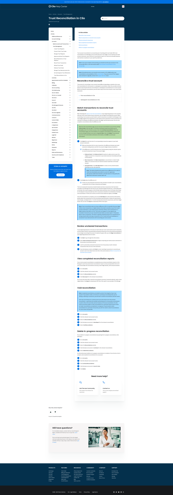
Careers (100, 476)
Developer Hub (115, 471)
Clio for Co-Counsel (56, 95)
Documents (54, 122)
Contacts (54, 117)
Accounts (60, 14)
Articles (92, 6)
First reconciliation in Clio (88, 95)
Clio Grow (54, 97)
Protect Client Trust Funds (60, 51)
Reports (54, 150)
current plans (100, 74)
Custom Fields (55, 120)
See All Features (64, 480)
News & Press (102, 478)
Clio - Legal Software (72, 492)
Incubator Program (90, 474)
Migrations (54, 140)
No (55, 412)
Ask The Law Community (87, 388)
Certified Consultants (90, 479)
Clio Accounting (55, 87)
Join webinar (61, 175)
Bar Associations (89, 472)
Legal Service (95, 492)
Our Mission (101, 472)
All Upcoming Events (78, 471)
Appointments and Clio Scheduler (60, 80)
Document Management (66, 476)
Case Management (65, 474)
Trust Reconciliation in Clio (60, 75)
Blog (75, 479)
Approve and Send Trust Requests (61, 56)
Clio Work (54, 110)
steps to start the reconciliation (93, 113)
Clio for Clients (55, 92)
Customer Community (90, 471)
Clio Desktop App (56, 90)
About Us (101, 471)
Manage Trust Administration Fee (62, 70)
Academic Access (90, 478)
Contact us (106, 388)
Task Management (65, 477)
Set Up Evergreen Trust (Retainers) (62, 72)
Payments (54, 147)
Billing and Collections (65, 472)
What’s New (63, 479)
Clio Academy (114, 474)
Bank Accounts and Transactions (61, 44)
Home (50, 14)
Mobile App (54, 142)
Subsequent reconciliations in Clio (90, 100)
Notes (53, 145)
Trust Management (67, 14)
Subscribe (114, 478)
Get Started (55, 127)
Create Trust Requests (59, 48)
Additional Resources (57, 36)
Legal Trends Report (78, 476)
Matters (54, 137)
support (100, 75)
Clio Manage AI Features (57, 105)
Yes (51, 412)
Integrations (55, 130)
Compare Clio (76, 477)
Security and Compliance (58, 155)
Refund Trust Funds (58, 65)
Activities (54, 77)
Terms (80, 492)
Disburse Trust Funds (59, 68)
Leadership (101, 474)
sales (105, 75)
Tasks (53, 157)
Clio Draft (54, 102)
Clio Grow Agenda (56, 112)
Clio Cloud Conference (78, 474)
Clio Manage (51, 471)
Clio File (54, 107)
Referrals (88, 476)
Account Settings (56, 39)
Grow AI (54, 100)
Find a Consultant (115, 472)
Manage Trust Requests (59, 53)
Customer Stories (77, 472)
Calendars (54, 85)
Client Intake (63, 471)
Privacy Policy (87, 492)
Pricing (50, 480)
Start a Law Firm (77, 480)
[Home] (58, 6)
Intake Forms (55, 132)
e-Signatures (55, 125)
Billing (53, 82)
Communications (56, 115)
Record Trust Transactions (60, 63)
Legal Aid (54, 135)
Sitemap (113, 476)
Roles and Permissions (57, 152)
